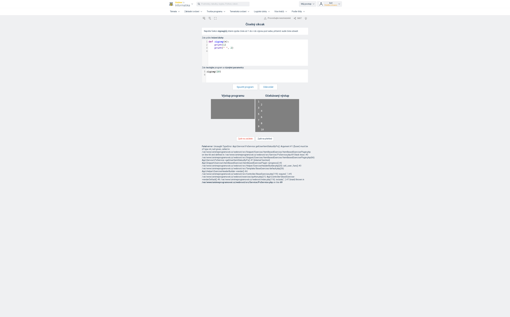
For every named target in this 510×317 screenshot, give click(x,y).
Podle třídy (297, 11)
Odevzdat (268, 87)
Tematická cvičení (238, 11)
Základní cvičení (191, 11)
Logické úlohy (260, 11)
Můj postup (306, 4)
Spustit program (245, 87)
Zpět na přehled (265, 138)
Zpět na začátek (245, 138)
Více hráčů (279, 11)
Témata (173, 11)
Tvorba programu (214, 11)
